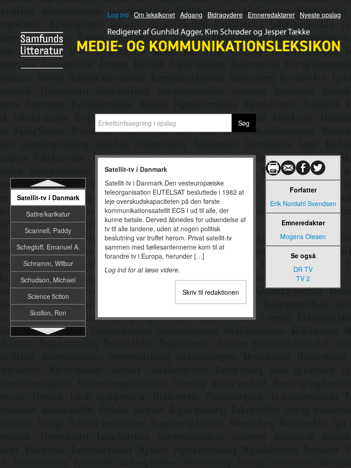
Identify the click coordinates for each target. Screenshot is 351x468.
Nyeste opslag (320, 14)
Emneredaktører (271, 14)
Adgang (191, 14)
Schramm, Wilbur (48, 263)
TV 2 (303, 278)
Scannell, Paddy (48, 230)
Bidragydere (225, 14)
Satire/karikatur (48, 213)
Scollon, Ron (48, 312)
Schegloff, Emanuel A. (48, 246)
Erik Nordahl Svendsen (303, 203)
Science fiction (48, 296)
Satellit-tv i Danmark (48, 197)
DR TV (303, 269)
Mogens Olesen (303, 236)
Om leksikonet (154, 14)
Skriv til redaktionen (210, 292)
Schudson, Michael (48, 279)
